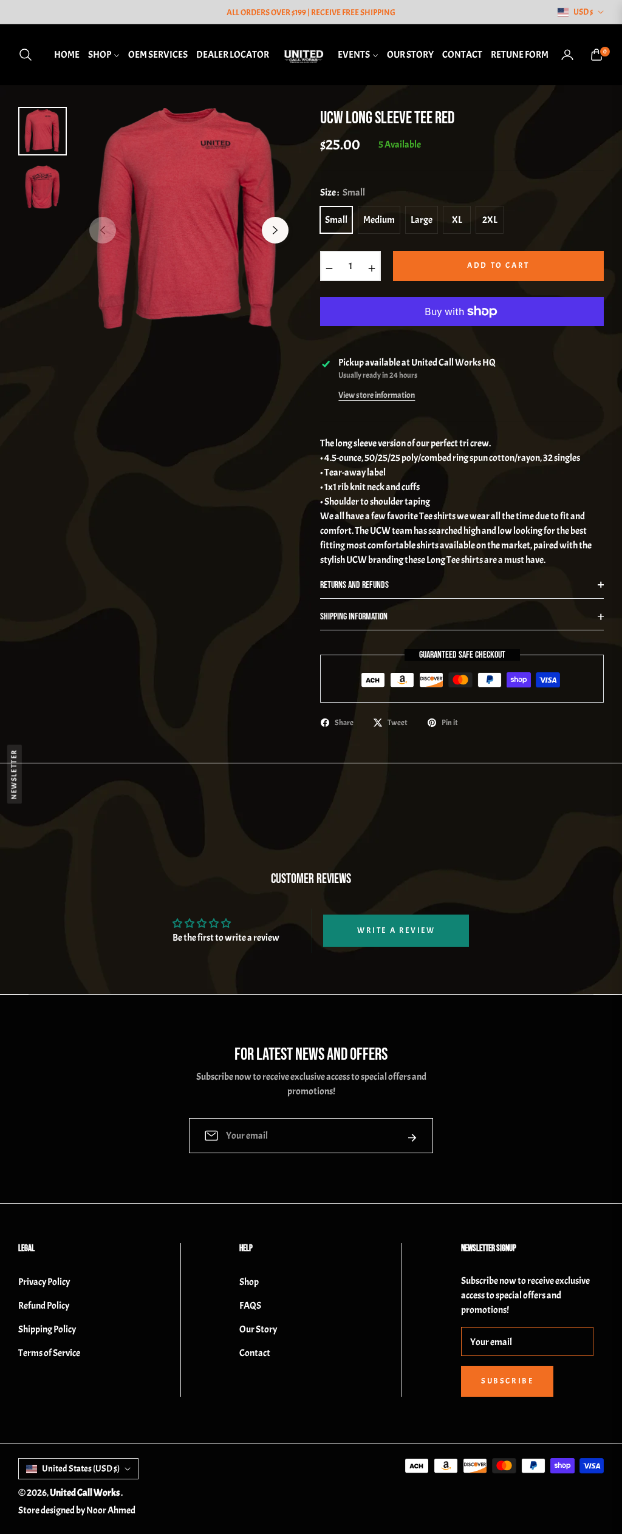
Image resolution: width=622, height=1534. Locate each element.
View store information (376, 395)
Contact (254, 1353)
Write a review (396, 930)
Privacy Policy (44, 1282)
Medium (379, 220)
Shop (249, 1282)
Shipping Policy (47, 1329)
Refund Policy (43, 1306)
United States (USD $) (81, 1468)
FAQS (250, 1306)
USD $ (583, 12)
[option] (189, 221)
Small (336, 220)
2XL (489, 220)
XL (457, 220)
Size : (342, 192)
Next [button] (275, 230)
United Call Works (85, 1493)
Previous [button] (102, 230)
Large (421, 220)
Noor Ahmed (110, 1510)
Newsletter (14, 774)
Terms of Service (49, 1353)
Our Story (258, 1329)
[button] (29, 54)
